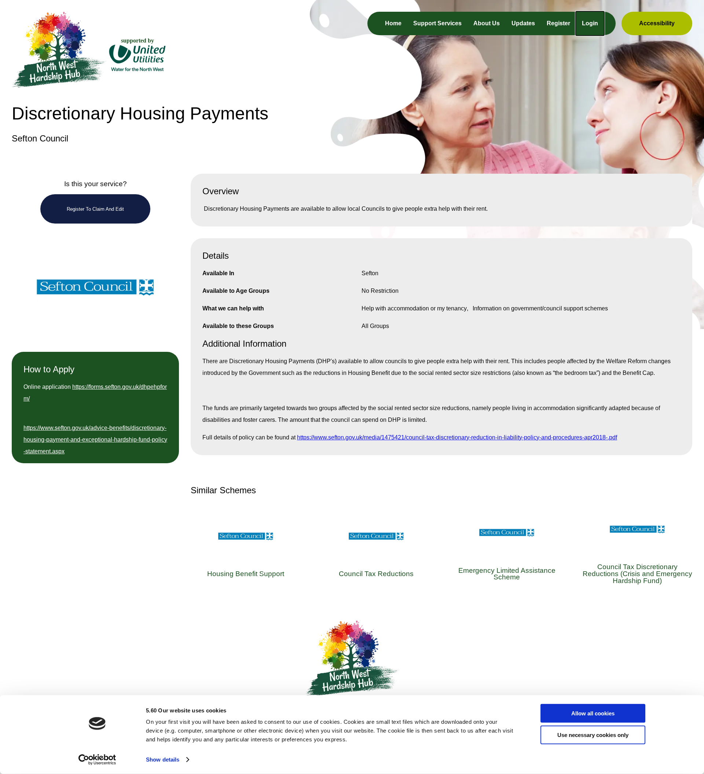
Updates (523, 23)
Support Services (437, 23)
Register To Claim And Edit (95, 209)
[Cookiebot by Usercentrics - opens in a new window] (97, 759)
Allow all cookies (593, 713)
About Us (486, 23)
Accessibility (657, 23)
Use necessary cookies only (592, 734)
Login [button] (590, 23)
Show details (162, 759)
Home (393, 23)
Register (558, 23)
